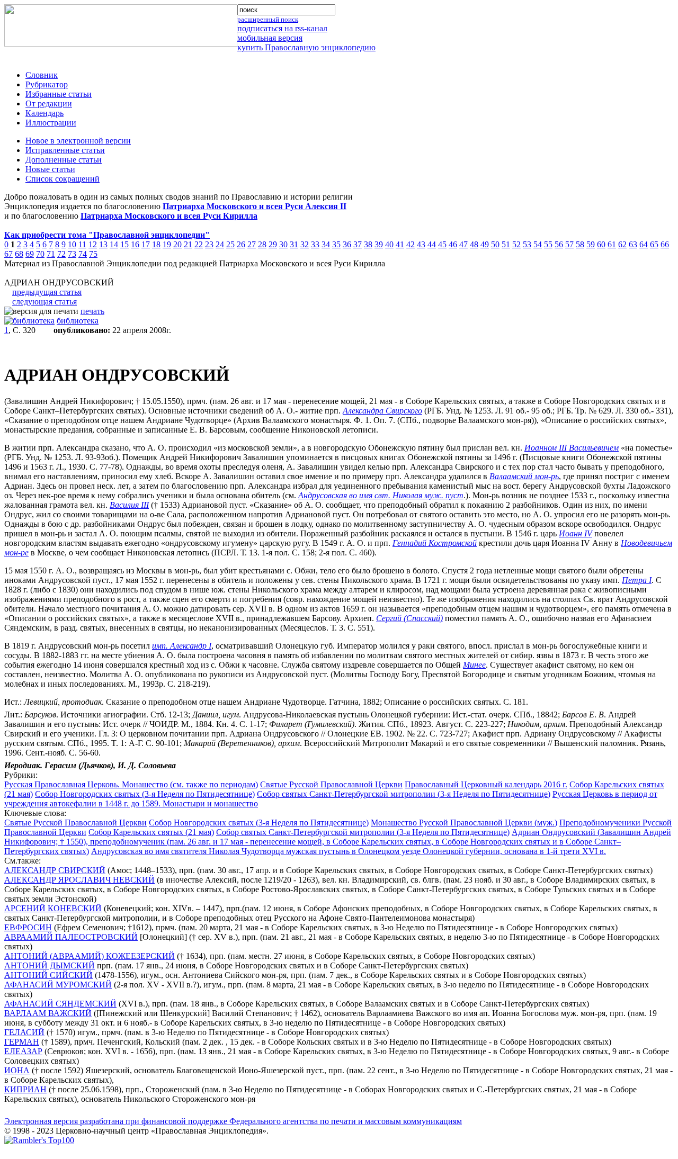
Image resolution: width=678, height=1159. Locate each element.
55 (548, 244)
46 (453, 244)
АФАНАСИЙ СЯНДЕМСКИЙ (60, 1003)
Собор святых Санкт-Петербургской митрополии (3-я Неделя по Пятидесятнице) (403, 793)
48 (474, 244)
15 (124, 244)
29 (273, 244)
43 (421, 244)
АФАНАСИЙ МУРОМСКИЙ (58, 984)
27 (251, 244)
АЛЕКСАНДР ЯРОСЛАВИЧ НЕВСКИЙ (79, 879)
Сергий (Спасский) (409, 618)
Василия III (129, 504)
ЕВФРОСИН (28, 927)
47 (463, 244)
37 (357, 244)
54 (537, 244)
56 (559, 244)
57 (569, 244)
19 (167, 244)
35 (336, 244)
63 (633, 244)
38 (368, 244)
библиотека (78, 320)
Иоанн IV (575, 533)
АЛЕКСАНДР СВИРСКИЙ (54, 870)
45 (442, 244)
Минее (474, 664)
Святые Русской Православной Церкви (331, 784)
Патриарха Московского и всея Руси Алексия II (254, 206)
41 (400, 244)
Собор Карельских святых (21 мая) (151, 832)
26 (241, 244)
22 (198, 244)
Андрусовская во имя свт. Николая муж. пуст (380, 495)
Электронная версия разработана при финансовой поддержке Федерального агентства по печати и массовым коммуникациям (233, 1121)
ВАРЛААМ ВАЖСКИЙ (48, 1013)
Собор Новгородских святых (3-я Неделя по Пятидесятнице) (145, 793)
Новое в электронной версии (78, 140)
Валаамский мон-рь (524, 476)
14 (114, 244)
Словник (41, 74)
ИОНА (17, 1070)
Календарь (44, 113)
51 (506, 244)
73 (72, 253)
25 (230, 244)
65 (654, 244)
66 (665, 244)
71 (51, 253)
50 (495, 244)
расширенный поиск (267, 19)
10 (72, 244)
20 (177, 244)
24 (220, 244)
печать (92, 311)
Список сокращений (62, 178)
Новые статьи (50, 169)
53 (527, 244)
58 (580, 244)
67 (8, 253)
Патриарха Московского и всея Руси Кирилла (169, 215)
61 (612, 244)
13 (103, 244)
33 (315, 244)
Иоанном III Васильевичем (571, 447)
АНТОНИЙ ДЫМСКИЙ (49, 965)
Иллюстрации (50, 122)
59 (590, 244)
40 (389, 244)
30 (283, 244)
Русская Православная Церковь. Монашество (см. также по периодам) (131, 784)
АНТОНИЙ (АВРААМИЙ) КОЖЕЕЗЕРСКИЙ (89, 955)
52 (516, 244)
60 (601, 244)
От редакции (48, 103)
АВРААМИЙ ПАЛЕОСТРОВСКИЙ (71, 936)
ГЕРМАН (21, 1041)
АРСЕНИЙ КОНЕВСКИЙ (53, 908)
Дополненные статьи (63, 159)
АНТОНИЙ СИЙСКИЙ (48, 975)
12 (92, 244)
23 (209, 244)
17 (145, 244)
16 (135, 244)
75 (93, 253)
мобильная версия (269, 37)
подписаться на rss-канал (282, 28)
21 (188, 244)
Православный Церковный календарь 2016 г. (486, 784)
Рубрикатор (46, 84)
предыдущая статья (47, 292)
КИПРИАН (25, 1089)
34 (326, 244)
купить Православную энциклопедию (306, 47)
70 (40, 253)
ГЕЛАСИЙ (24, 1032)
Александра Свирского (382, 410)
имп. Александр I (181, 645)
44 (431, 244)
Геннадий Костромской (434, 542)
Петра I (637, 580)
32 (304, 244)
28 (262, 244)
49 (484, 244)
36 (347, 244)
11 (82, 244)
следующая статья (44, 301)
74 (82, 253)
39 (378, 244)
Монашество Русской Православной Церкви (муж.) (464, 822)
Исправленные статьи (65, 150)
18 (156, 244)
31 (294, 244)
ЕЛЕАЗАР (23, 1051)
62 (622, 244)
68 (19, 253)
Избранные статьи (58, 93)
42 (410, 244)
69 (29, 253)
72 (61, 253)
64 (643, 244)
